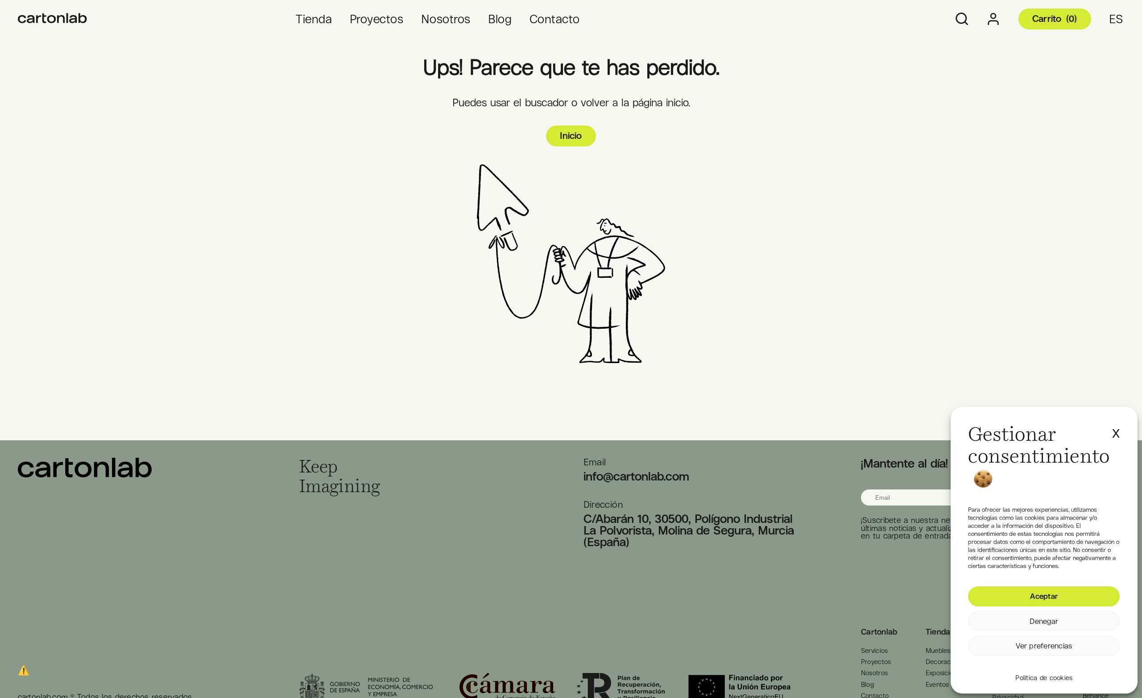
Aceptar (1044, 596)
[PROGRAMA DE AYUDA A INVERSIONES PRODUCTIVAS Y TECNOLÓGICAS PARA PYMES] (52, 19)
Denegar (1044, 621)
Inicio (571, 135)
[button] (1116, 428)
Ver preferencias (1044, 646)
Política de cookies (1043, 677)
